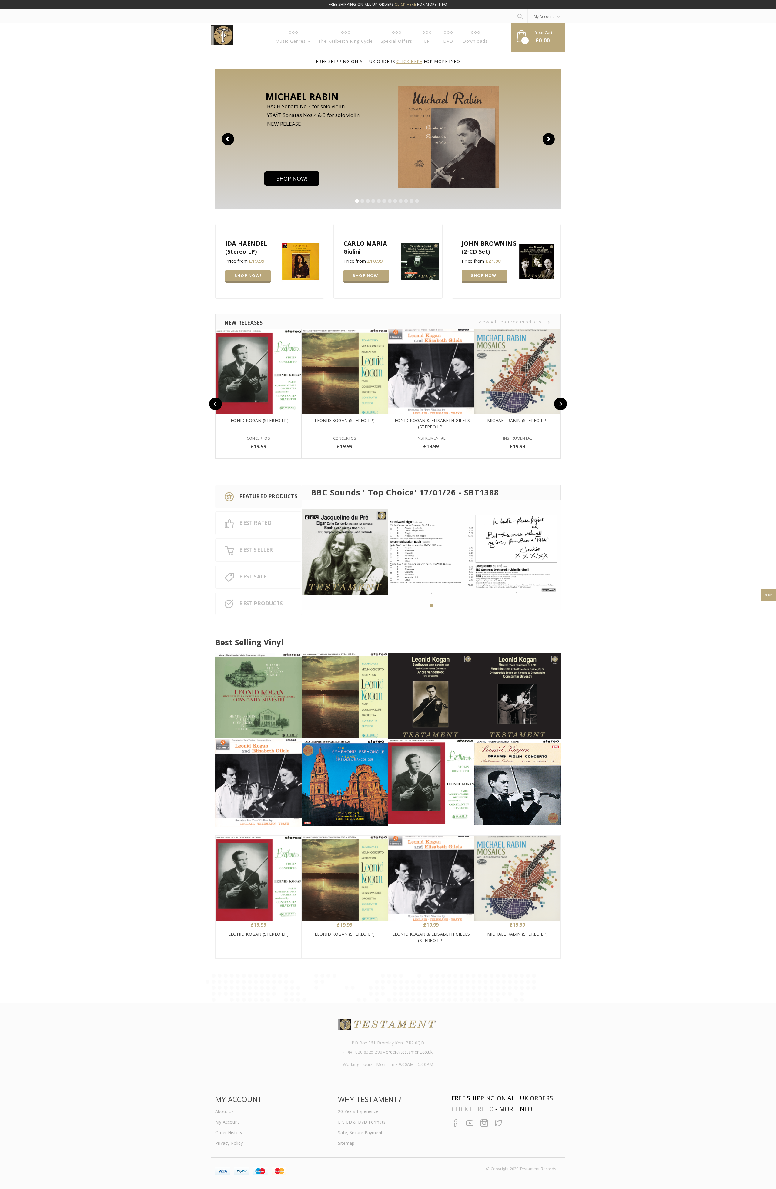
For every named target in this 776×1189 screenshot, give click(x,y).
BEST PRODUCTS (260, 603)
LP (427, 41)
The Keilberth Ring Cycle (345, 41)
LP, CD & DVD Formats (362, 1122)
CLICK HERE (405, 4)
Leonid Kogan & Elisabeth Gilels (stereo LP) (431, 424)
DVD (448, 41)
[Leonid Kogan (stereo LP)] (258, 372)
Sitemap (346, 1143)
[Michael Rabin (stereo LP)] (517, 372)
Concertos (258, 438)
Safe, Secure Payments (361, 1132)
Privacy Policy (229, 1143)
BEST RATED (255, 522)
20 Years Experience (358, 1111)
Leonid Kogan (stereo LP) (258, 420)
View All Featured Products (509, 321)
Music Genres (291, 41)
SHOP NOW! (291, 178)
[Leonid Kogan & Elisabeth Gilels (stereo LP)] (431, 372)
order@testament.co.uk (409, 1052)
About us (224, 1111)
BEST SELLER (255, 549)
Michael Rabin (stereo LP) (517, 420)
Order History (228, 1132)
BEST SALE (252, 576)
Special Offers (396, 41)
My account (227, 1122)
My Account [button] (544, 16)
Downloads (475, 41)
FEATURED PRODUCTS (267, 496)
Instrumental (431, 438)
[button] (538, 37)
